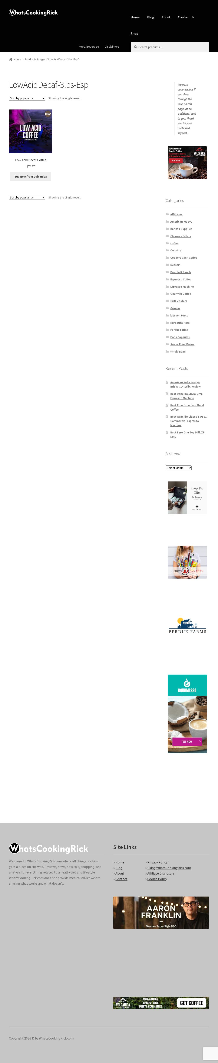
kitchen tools (179, 315)
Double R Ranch (180, 272)
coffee (174, 243)
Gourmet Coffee (180, 294)
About (166, 17)
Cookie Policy (157, 879)
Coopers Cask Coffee (183, 258)
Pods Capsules (180, 337)
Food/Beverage (89, 46)
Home (135, 17)
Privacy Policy (157, 862)
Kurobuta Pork (179, 323)
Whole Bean (178, 351)
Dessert (175, 265)
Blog (150, 17)
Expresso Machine (182, 287)
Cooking (175, 250)
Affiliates (176, 214)
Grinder (175, 308)
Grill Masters (178, 301)
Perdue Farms (179, 330)
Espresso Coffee (180, 279)
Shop (134, 33)
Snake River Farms (182, 344)
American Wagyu (181, 221)
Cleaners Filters (180, 236)
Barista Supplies (181, 229)
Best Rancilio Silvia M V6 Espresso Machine (186, 396)
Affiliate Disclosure (161, 873)
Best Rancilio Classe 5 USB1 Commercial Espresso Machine (188, 421)
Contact (121, 879)
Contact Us (186, 17)
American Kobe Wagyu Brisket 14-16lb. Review (185, 384)
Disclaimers (112, 46)
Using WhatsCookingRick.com (169, 868)
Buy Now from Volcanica (30, 176)
